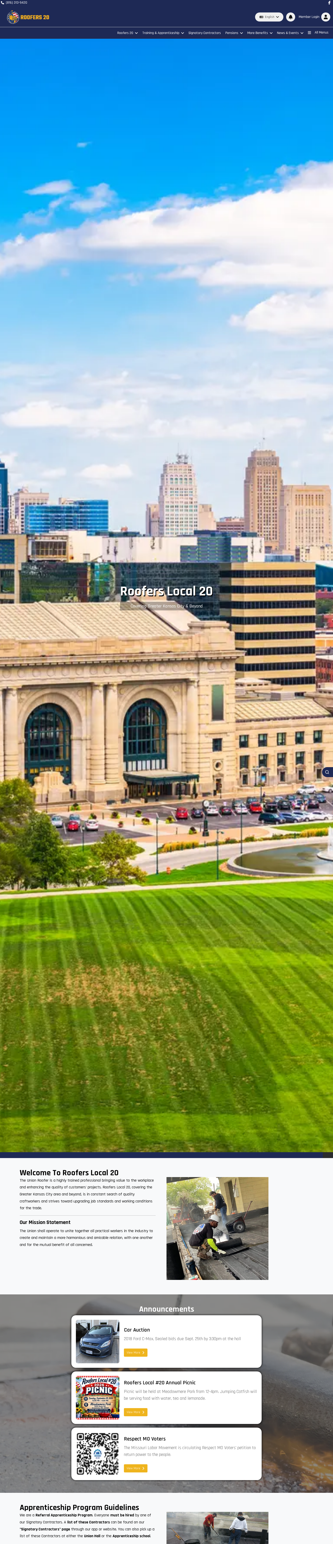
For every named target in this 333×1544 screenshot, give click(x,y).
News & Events (288, 33)
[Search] (327, 772)
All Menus (321, 32)
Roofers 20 (125, 33)
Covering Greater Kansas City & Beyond (166, 606)
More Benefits (257, 33)
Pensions (231, 33)
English (269, 17)
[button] (313, 17)
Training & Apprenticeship (160, 33)
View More (133, 1353)
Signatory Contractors (204, 33)
